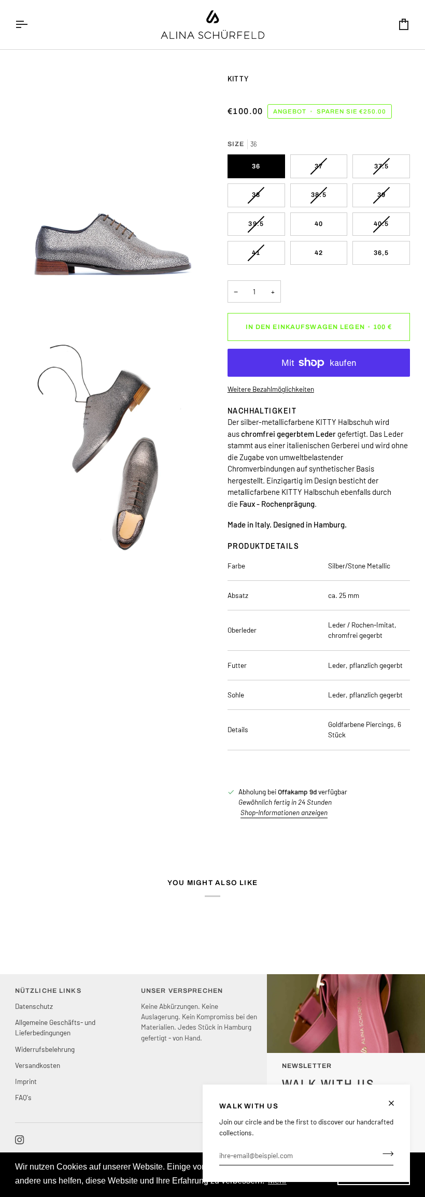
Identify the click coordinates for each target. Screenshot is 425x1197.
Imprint (26, 1081)
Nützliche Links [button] (48, 990)
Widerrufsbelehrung (45, 1049)
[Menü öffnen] (30, 24)
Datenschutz (34, 1006)
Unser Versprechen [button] (182, 990)
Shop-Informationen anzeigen (284, 812)
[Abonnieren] (384, 1154)
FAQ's (23, 1097)
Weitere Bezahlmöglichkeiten (271, 388)
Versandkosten (37, 1065)
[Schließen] (395, 1103)
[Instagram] (19, 1140)
